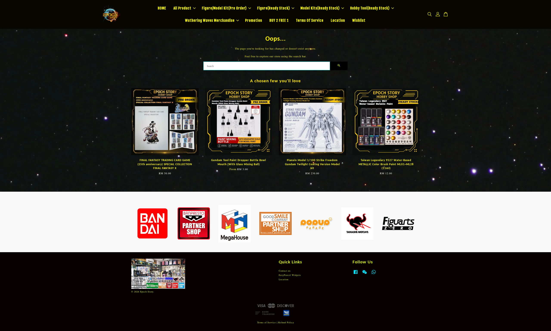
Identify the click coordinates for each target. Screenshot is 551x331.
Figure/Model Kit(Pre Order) (224, 8)
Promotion (253, 20)
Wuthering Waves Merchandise (210, 20)
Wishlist (358, 20)
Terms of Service (266, 322)
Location (338, 20)
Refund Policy (286, 322)
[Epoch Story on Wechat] (365, 274)
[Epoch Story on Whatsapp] (374, 274)
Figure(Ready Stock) (273, 8)
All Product (182, 8)
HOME (162, 8)
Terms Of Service (309, 20)
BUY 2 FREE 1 (279, 20)
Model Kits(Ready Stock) (320, 8)
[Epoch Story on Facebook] (356, 274)
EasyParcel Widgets (290, 275)
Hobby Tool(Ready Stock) (370, 8)
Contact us (285, 270)
